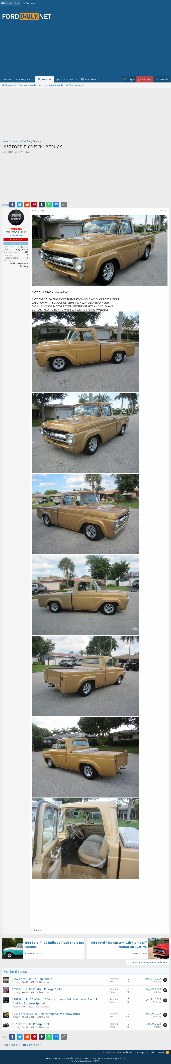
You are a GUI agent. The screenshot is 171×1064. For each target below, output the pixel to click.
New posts (10, 84)
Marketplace (12, 3)
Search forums (76, 84)
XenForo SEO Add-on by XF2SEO (85, 1061)
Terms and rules (124, 1052)
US (27, 255)
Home (7, 79)
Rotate (37, 930)
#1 (166, 210)
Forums (30, 3)
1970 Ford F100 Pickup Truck (31, 1024)
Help (152, 1052)
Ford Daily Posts (43, 982)
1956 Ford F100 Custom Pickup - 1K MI (37, 989)
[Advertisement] (62, 50)
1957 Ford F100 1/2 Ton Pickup (32, 979)
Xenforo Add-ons (111, 1058)
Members (90, 79)
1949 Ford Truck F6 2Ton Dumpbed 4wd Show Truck (46, 1014)
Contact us (108, 1052)
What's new (66, 79)
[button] (33, 79)
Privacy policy (141, 1052)
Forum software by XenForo (70, 1058)
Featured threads (27, 85)
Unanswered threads (52, 84)
